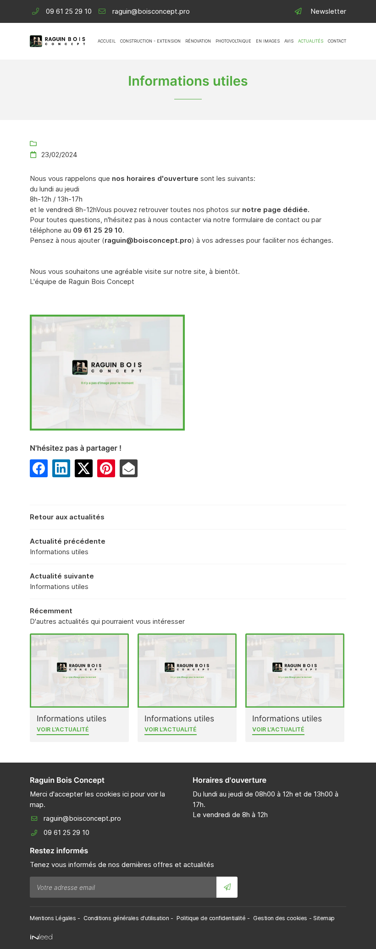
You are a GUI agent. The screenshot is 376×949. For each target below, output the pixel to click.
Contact (337, 41)
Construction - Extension (150, 41)
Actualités (310, 41)
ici (125, 794)
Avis (288, 41)
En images (268, 41)
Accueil (107, 41)
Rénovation (198, 41)
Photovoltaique (233, 41)
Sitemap (324, 918)
